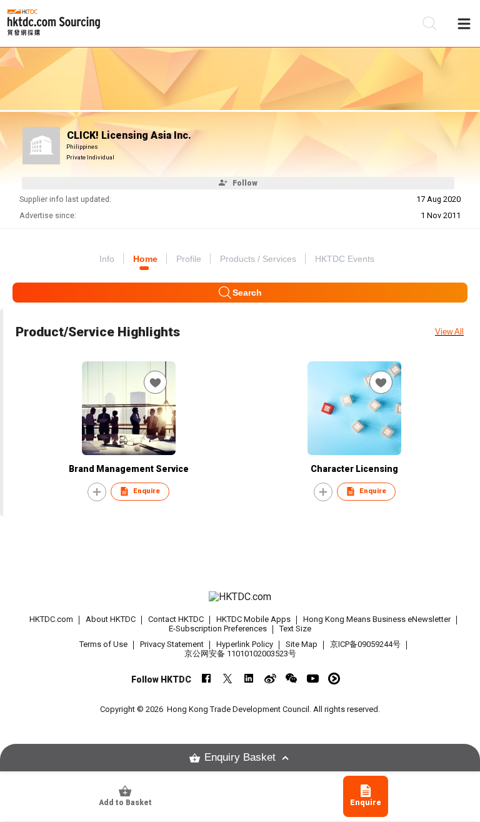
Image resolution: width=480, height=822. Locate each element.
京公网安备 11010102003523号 (240, 653)
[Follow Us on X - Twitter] (228, 678)
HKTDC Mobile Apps (253, 619)
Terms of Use (103, 644)
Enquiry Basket (240, 757)
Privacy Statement (172, 644)
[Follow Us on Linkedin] (249, 678)
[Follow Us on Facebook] (206, 678)
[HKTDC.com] (240, 597)
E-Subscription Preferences (218, 628)
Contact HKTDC (176, 619)
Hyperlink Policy (244, 644)
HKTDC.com (51, 619)
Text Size (295, 628)
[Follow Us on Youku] (334, 678)
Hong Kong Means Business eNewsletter (377, 619)
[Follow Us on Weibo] (270, 678)
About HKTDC (111, 619)
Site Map (302, 644)
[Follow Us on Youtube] (313, 678)
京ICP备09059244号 (365, 644)
